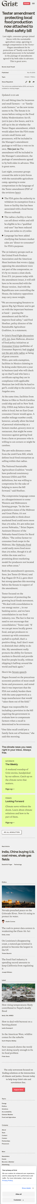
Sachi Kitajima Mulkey (9, 1041)
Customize (17, 1200)
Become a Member (8, 1162)
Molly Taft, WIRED (7, 1015)
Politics (4, 1106)
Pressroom (5, 1144)
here (17, 192)
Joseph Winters (7, 972)
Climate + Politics (29, 77)
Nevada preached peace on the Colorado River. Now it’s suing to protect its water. (18, 913)
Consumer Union (10, 346)
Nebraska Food (23, 545)
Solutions (5, 1109)
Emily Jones (6, 934)
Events (4, 1159)
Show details (26, 1188)
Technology (18, 864)
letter (31, 262)
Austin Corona (10, 921)
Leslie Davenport (7, 1028)
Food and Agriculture (9, 1117)
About (4, 1130)
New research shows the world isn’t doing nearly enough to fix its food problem (17, 1050)
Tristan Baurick (7, 953)
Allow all (19, 1194)
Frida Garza (6, 1056)
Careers (4, 1138)
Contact (4, 1135)
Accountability (7, 1112)
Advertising (5, 1164)
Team (3, 1132)
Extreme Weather (7, 1114)
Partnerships (6, 1141)
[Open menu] (33, 3)
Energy (4, 1103)
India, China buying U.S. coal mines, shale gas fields (18, 855)
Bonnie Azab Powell (8, 67)
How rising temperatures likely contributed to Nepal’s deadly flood (17, 1008)
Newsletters (5, 1156)
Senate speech (19, 672)
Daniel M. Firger (7, 864)
